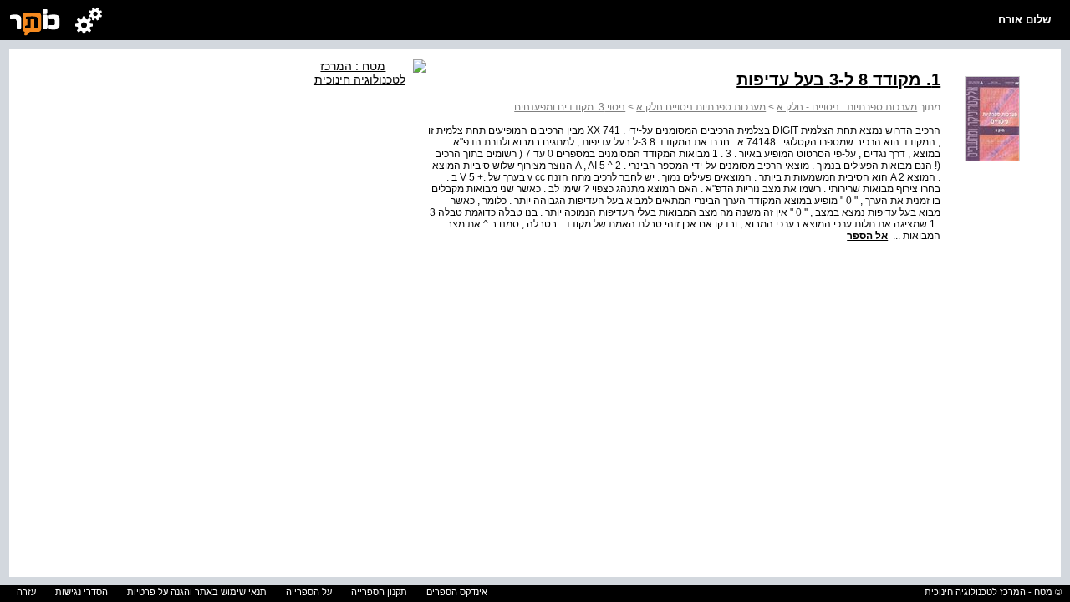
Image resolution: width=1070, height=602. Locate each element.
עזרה (26, 592)
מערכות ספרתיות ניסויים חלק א (701, 107)
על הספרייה (309, 592)
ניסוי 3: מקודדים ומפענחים (569, 107)
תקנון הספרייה (379, 592)
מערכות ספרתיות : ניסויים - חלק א (847, 107)
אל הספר (867, 236)
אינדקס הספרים (456, 592)
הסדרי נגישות (81, 592)
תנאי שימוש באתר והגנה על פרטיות (197, 592)
